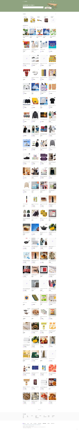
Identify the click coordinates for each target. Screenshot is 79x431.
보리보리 (48, 416)
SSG (44, 27)
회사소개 (28, 423)
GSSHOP (36, 415)
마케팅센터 (49, 423)
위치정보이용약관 (39, 423)
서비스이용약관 (35, 423)
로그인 (51, 1)
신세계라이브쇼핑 (37, 417)
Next (56, 19)
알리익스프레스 (45, 416)
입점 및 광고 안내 (52, 423)
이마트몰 (37, 27)
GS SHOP (24, 27)
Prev (22, 19)
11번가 (27, 27)
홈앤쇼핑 (36, 416)
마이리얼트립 (53, 415)
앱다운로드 (25, 423)
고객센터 (31, 423)
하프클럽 (30, 27)
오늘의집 (34, 27)
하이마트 (40, 415)
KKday (52, 416)
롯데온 (42, 27)
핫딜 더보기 (39, 409)
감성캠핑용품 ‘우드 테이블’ (28, 5)
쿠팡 (32, 27)
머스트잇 (32, 415)
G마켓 (40, 27)
